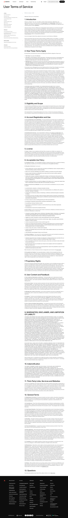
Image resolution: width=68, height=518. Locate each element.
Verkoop (31, 492)
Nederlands (20, 515)
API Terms (5, 20)
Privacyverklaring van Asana (8, 31)
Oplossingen (21, 1)
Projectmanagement (12, 501)
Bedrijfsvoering (32, 487)
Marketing (31, 485)
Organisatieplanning (23, 494)
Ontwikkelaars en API (44, 501)
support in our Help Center (56, 132)
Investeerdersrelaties (54, 496)
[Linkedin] (27, 515)
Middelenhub (42, 492)
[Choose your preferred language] (41, 2)
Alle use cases (22, 505)
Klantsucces (42, 499)
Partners (41, 503)
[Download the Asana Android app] (55, 515)
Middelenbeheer (12, 503)
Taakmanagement (22, 503)
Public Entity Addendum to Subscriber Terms (10, 17)
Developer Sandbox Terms (8, 21)
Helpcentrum (42, 483)
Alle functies (11, 485)
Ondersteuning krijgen (44, 485)
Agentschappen (32, 506)
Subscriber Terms (6, 16)
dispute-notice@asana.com (32, 411)
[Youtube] (32, 515)
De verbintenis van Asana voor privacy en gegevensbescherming (10, 33)
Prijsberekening (33, 1)
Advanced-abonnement (13, 494)
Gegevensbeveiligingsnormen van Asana (10, 42)
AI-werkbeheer (11, 499)
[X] (25, 515)
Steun (27, 1)
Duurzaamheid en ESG (54, 506)
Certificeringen (42, 489)
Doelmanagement (22, 489)
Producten (14, 1)
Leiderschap (52, 485)
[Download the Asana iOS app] (49, 515)
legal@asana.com (45, 466)
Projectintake (21, 501)
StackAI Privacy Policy (7, 46)
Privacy (51, 501)
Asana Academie (43, 487)
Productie (31, 502)
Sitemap (41, 505)
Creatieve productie (22, 487)
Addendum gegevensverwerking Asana (10, 35)
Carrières (51, 489)
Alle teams (31, 508)
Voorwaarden (38, 515)
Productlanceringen (22, 496)
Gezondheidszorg (33, 494)
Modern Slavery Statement (8, 24)
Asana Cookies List (7, 36)
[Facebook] (31, 515)
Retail (31, 496)
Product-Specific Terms (7, 25)
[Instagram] (29, 515)
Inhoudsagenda (22, 485)
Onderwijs (31, 500)
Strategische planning (23, 499)
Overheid (31, 498)
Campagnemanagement (23, 483)
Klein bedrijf (32, 483)
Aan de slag (62, 1)
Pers (51, 494)
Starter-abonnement (12, 492)
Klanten (51, 487)
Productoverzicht (12, 483)
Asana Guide (58, 249)
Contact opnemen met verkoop (53, 1)
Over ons (51, 483)
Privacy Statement (28, 33)
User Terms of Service (7, 14)
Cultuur (51, 492)
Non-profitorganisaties (34, 504)
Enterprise (11, 496)
